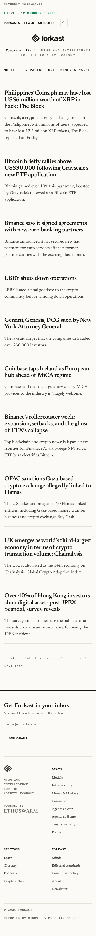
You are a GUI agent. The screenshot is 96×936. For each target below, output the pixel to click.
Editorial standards (66, 865)
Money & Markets (77, 70)
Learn (29, 23)
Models (11, 70)
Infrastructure (39, 70)
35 (68, 658)
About (56, 881)
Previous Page (17, 658)
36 (75, 658)
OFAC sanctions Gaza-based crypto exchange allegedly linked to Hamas (47, 485)
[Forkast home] (48, 38)
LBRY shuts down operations (40, 278)
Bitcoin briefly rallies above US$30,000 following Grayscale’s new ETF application (46, 168)
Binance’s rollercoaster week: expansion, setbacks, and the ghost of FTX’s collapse (46, 423)
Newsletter (59, 889)
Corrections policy (65, 873)
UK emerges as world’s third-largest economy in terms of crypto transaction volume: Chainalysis (47, 547)
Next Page (13, 666)
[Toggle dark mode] (64, 22)
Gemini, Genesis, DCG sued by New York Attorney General (47, 323)
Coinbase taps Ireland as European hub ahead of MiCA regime (46, 372)
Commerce (59, 801)
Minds (57, 857)
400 (88, 658)
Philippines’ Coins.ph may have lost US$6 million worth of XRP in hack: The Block (47, 99)
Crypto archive (14, 881)
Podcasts (12, 23)
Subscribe (47, 23)
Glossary (10, 865)
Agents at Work (63, 809)
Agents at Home (64, 816)
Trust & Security (63, 824)
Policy (56, 832)
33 (54, 658)
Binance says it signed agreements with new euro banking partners (45, 226)
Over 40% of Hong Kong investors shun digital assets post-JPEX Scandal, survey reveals (47, 602)
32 (46, 658)
